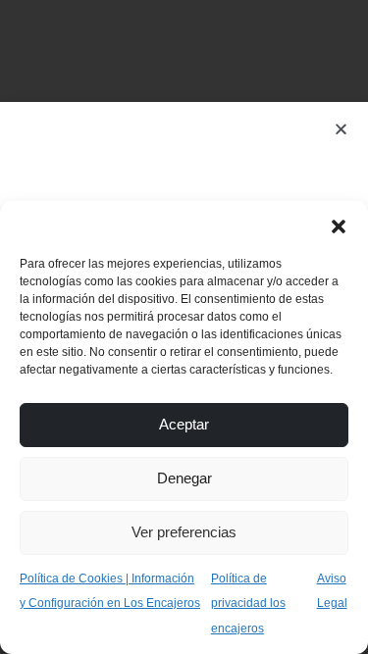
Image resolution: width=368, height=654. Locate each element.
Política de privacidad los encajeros (248, 603)
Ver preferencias (184, 532)
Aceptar (184, 424)
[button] (338, 225)
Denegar (184, 478)
